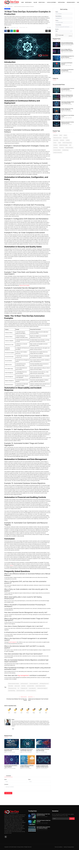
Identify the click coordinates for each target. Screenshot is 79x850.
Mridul (13, 719)
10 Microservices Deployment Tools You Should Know (38, 699)
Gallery (35, 2)
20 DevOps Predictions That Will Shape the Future (11, 750)
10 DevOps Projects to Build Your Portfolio (43, 821)
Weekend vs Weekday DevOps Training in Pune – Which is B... (67, 96)
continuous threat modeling (24, 285)
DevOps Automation (69, 147)
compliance (55, 145)
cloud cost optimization (21, 690)
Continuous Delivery (56, 149)
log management (23, 675)
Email (29, 779)
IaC (18, 688)
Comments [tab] (8, 775)
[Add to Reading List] (49, 31)
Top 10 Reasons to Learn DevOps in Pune (67, 116)
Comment (6, 784)
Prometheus (61, 147)
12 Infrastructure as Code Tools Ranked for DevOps (43, 814)
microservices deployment (31, 690)
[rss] (5, 836)
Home (22, 2)
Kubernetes (55, 135)
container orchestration (57, 152)
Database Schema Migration (42, 688)
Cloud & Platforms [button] (51, 2)
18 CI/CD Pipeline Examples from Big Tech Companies (67, 57)
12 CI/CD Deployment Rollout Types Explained (10, 766)
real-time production (24, 683)
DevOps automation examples (13, 683)
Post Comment (8, 793)
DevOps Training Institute (67, 142)
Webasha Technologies (63, 145)
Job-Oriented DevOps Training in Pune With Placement (67, 89)
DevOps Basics (10, 6)
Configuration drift (24, 688)
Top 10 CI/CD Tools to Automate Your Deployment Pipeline (43, 827)
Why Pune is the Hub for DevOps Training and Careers (67, 122)
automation (65, 137)
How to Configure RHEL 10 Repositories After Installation (67, 50)
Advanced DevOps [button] (71, 2)
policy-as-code (17, 685)
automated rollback (30, 685)
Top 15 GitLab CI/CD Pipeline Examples (66, 63)
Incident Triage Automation (40, 685)
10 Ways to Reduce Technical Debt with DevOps (42, 750)
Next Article (30, 696)
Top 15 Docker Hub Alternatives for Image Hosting (67, 70)
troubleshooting (65, 149)
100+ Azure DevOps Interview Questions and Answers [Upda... (67, 43)
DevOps (65, 135)
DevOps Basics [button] (28, 2)
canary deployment (32, 688)
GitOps (61, 135)
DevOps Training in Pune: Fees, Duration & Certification (67, 109)
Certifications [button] (61, 2)
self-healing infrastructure (44, 683)
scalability (67, 140)
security (54, 142)
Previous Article (24, 696)
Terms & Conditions (59, 847)
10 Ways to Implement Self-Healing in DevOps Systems (42, 766)
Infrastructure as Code (12, 688)
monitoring (55, 147)
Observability (10, 685)
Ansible (59, 142)
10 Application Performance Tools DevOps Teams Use (26, 750)
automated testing (11, 690)
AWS (70, 145)
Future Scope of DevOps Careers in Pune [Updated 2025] (67, 102)
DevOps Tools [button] (42, 2)
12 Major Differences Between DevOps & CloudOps (27, 766)
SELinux (11, 565)
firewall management (12, 642)
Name (5, 779)
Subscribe (72, 818)
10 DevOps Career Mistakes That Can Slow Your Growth (16, 699)
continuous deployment (34, 683)
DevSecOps (23, 685)
